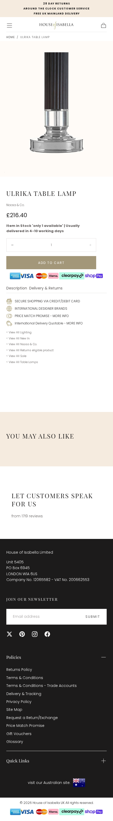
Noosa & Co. (15, 205)
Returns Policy (19, 669)
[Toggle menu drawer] (9, 25)
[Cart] (103, 25)
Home (10, 37)
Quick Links (17, 760)
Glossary (14, 741)
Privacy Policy (19, 701)
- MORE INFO (59, 316)
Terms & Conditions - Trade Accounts (41, 685)
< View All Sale (16, 356)
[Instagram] (34, 634)
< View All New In (18, 338)
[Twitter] (9, 634)
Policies (13, 657)
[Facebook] (47, 634)
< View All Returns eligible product (30, 350)
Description (16, 288)
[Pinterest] (22, 634)
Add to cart (51, 263)
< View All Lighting (19, 332)
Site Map (14, 709)
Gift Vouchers (19, 733)
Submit (92, 616)
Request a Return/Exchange (32, 717)
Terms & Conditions (24, 677)
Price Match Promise (25, 725)
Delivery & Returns (46, 288)
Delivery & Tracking (23, 693)
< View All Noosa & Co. (21, 344)
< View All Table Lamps (22, 362)
